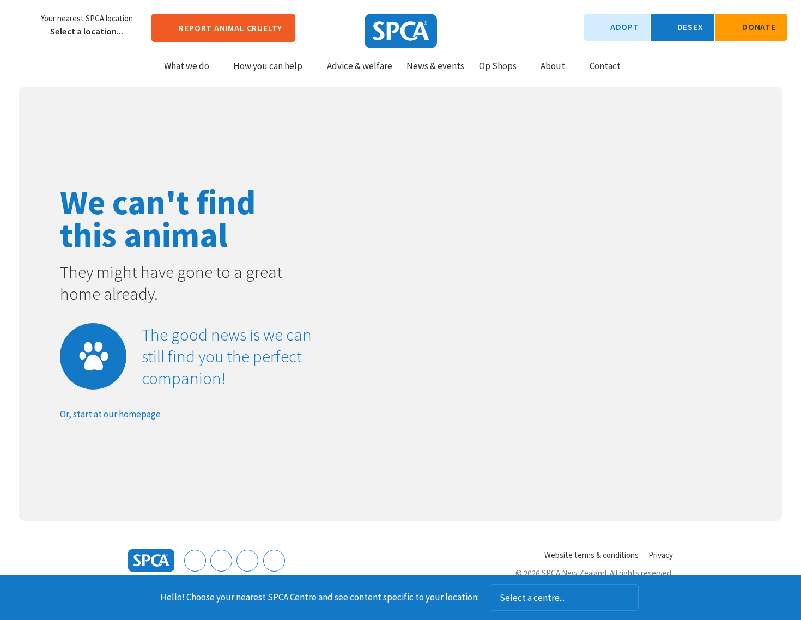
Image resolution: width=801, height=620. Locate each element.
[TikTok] (274, 561)
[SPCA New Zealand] (401, 31)
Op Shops (498, 66)
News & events (435, 66)
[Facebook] (195, 561)
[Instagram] (221, 561)
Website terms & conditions (591, 555)
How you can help (267, 66)
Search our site (638, 65)
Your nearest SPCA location (87, 18)
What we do (186, 66)
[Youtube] (247, 561)
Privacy (660, 555)
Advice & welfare (359, 66)
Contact (605, 66)
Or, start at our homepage (110, 414)
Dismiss (653, 597)
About (553, 66)
